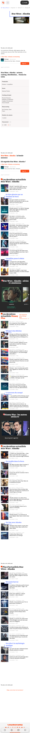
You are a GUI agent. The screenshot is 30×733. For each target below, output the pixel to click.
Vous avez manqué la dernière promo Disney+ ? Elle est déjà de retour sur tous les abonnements (18, 386)
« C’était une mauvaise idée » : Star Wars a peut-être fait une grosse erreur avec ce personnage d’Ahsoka (19, 455)
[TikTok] (8, 727)
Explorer (13, 7)
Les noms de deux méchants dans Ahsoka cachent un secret (19, 649)
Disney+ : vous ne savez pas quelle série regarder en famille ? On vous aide (19, 369)
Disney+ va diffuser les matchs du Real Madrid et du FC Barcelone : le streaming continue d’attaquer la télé (18, 335)
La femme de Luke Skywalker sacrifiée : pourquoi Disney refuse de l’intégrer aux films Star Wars (19, 263)
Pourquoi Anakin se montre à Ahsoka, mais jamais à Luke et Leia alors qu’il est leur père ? (18, 201)
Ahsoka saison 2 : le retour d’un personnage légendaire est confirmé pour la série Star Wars (19, 499)
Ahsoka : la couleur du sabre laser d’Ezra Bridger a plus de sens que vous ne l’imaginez (19, 620)
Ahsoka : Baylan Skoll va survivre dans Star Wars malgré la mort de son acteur (18, 575)
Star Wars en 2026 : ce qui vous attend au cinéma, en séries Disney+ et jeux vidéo (19, 271)
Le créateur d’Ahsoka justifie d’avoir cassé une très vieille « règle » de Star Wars (19, 586)
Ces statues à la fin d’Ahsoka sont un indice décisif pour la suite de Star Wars (19, 637)
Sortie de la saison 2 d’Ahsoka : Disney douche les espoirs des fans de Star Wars (19, 243)
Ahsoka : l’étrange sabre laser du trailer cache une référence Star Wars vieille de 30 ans (18, 188)
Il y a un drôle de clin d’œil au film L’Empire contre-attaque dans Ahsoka (18, 611)
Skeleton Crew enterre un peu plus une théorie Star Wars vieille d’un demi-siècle (19, 527)
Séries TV (20, 7)
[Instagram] (13, 727)
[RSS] (19, 727)
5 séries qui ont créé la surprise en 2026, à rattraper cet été (19, 377)
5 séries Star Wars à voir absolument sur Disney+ (16, 534)
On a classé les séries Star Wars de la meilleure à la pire (18, 481)
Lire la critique (11, 307)
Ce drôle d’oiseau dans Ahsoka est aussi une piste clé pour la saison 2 (19, 627)
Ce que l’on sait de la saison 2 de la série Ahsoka (18, 473)
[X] (10, 727)
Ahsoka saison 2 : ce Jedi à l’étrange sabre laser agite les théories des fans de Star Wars (19, 210)
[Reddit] (17, 727)
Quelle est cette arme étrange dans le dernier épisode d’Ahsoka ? (19, 657)
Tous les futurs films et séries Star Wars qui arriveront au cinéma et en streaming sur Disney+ (19, 491)
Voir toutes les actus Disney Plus (23, 316)
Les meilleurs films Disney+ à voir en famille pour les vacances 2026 (19, 396)
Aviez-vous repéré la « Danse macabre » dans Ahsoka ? (17, 594)
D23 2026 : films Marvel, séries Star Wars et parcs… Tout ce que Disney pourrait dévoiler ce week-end (19, 227)
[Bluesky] (22, 727)
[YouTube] (6, 727)
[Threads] (24, 727)
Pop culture (6, 7)
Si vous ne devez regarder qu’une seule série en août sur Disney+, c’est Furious (18, 344)
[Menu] (8, 3)
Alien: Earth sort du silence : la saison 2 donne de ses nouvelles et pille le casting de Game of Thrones (19, 405)
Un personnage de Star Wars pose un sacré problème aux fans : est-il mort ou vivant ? (19, 252)
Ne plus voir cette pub (6, 48)
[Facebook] (15, 727)
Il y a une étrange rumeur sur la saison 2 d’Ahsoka (18, 507)
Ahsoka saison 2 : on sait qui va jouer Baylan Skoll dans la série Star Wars (19, 516)
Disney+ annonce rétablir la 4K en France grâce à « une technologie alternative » (18, 352)
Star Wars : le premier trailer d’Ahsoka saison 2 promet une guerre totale (17, 218)
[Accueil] (3, 3)
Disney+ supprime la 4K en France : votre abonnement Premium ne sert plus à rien (19, 361)
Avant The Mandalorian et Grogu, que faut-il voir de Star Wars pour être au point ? (19, 235)
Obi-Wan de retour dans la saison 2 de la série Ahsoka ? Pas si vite (19, 465)
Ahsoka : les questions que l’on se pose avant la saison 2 (18, 602)
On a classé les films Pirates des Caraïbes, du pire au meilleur (18, 323)
